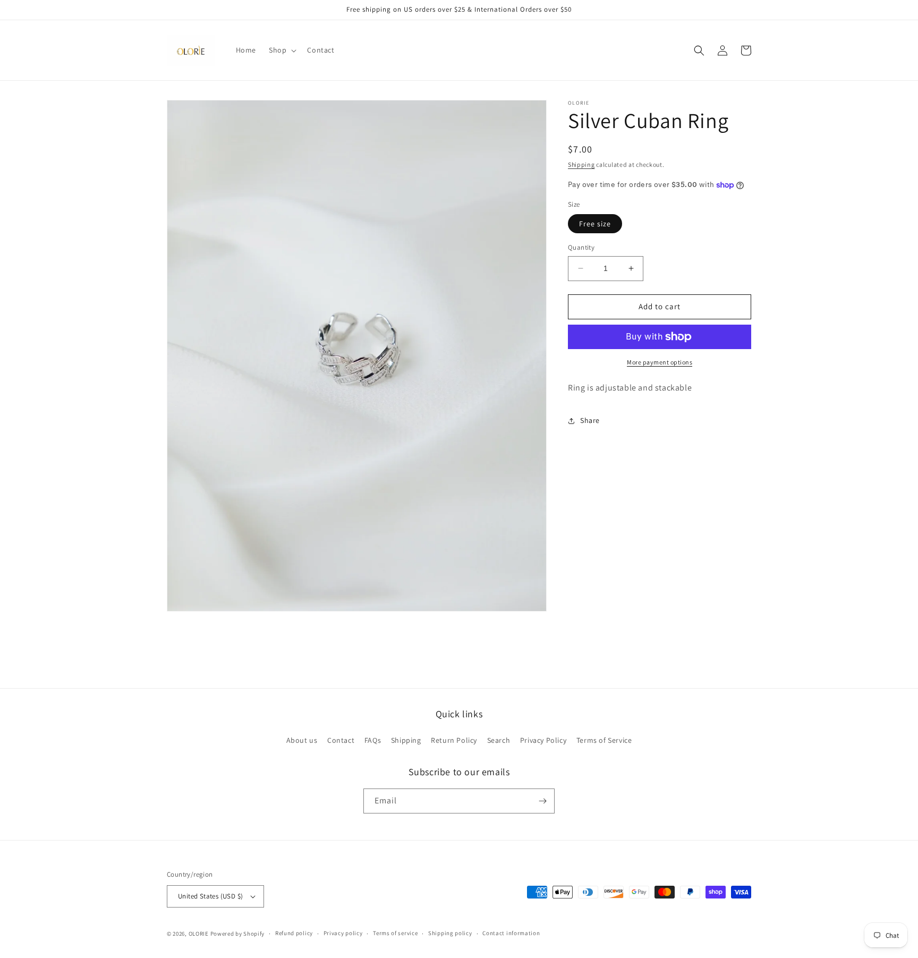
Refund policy (294, 933)
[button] (281, 50)
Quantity (581, 247)
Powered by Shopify (237, 933)
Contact (340, 740)
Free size (595, 223)
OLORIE (199, 933)
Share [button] (590, 420)
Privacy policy (343, 933)
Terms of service (395, 933)
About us (302, 740)
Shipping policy (450, 933)
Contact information (511, 933)
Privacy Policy (543, 740)
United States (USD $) (210, 896)
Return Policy (454, 740)
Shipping (581, 164)
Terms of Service (604, 740)
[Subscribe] (542, 801)
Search (499, 740)
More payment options (659, 362)
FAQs (372, 740)
